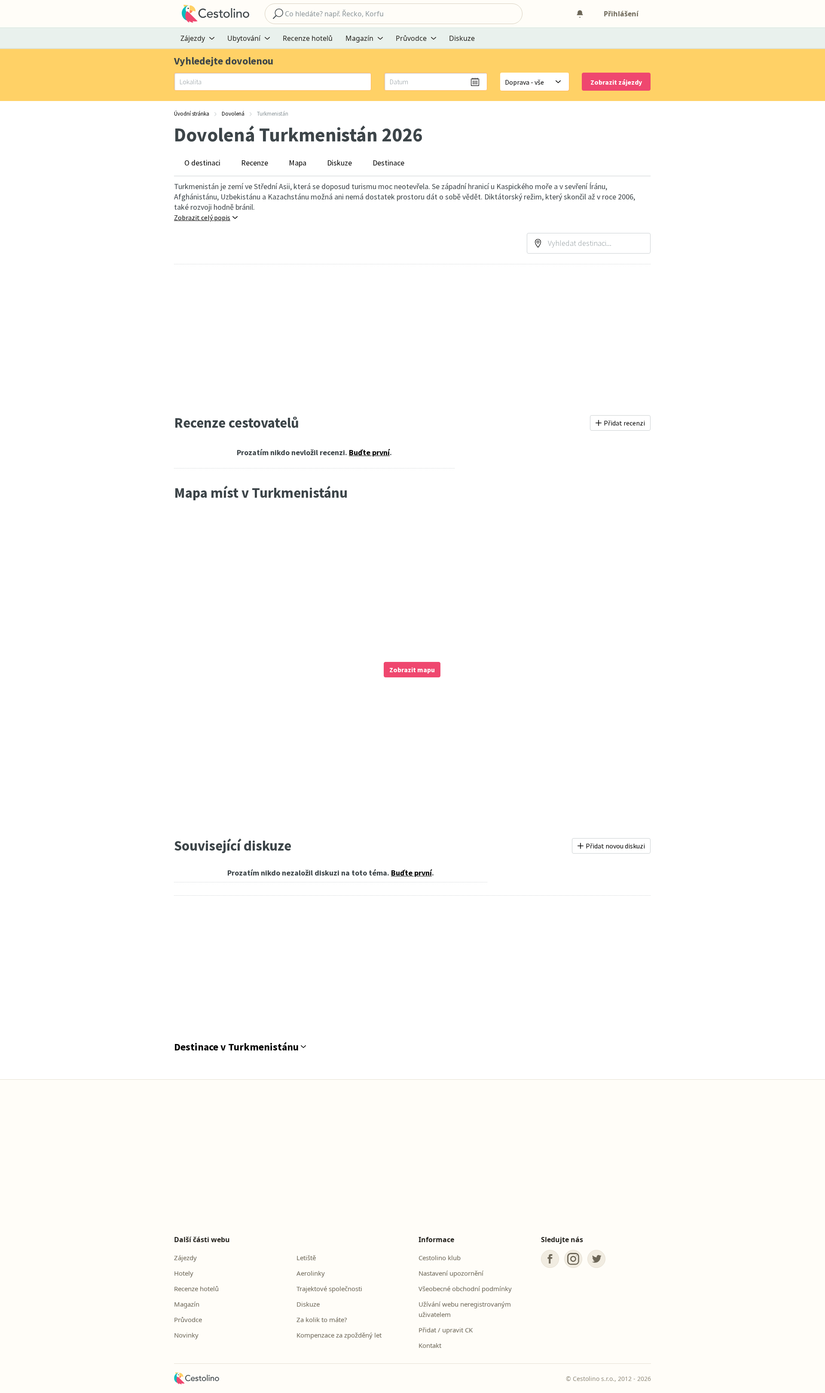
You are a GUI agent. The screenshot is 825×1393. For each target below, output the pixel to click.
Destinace (388, 163)
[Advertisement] (412, 339)
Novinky (186, 1335)
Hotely (183, 1273)
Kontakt (430, 1345)
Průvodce (188, 1319)
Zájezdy (185, 1257)
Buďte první (369, 452)
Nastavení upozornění (451, 1273)
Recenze (254, 163)
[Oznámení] (579, 13)
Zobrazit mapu (412, 669)
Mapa (297, 163)
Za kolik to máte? (321, 1319)
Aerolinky (310, 1273)
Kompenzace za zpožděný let (339, 1335)
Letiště (306, 1257)
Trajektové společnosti (329, 1288)
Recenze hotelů (308, 38)
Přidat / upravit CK (446, 1330)
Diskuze (462, 38)
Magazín (186, 1304)
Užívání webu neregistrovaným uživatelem (465, 1309)
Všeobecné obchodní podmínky (465, 1288)
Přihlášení (621, 13)
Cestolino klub (440, 1257)
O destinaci (202, 163)
